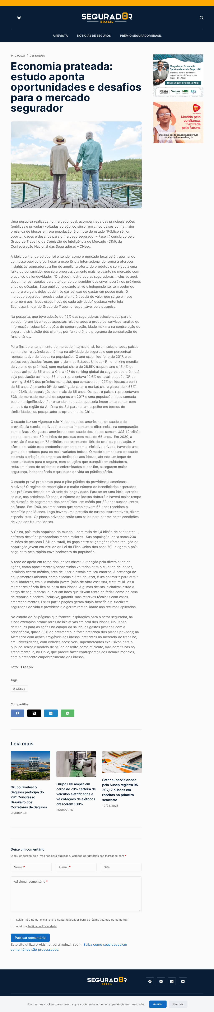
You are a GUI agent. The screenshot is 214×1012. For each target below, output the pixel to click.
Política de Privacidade (42, 926)
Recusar (178, 1004)
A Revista (60, 35)
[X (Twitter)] (34, 713)
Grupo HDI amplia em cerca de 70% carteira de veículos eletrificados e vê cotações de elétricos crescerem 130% (76, 794)
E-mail (65, 867)
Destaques (37, 55)
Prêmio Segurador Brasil (141, 35)
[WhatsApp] (67, 713)
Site (107, 867)
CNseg (19, 688)
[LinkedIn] (51, 713)
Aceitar (157, 1004)
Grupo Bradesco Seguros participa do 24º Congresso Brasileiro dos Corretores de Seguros (29, 797)
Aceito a (36, 926)
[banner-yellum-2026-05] (178, 75)
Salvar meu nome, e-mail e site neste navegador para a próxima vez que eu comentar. (72, 919)
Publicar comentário (30, 938)
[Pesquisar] (201, 18)
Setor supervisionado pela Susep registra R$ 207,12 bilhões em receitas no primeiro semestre (120, 790)
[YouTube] (183, 981)
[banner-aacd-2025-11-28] (178, 122)
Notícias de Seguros (94, 35)
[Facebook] (17, 713)
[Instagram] (161, 981)
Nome (19, 867)
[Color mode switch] (19, 18)
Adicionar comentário (31, 881)
